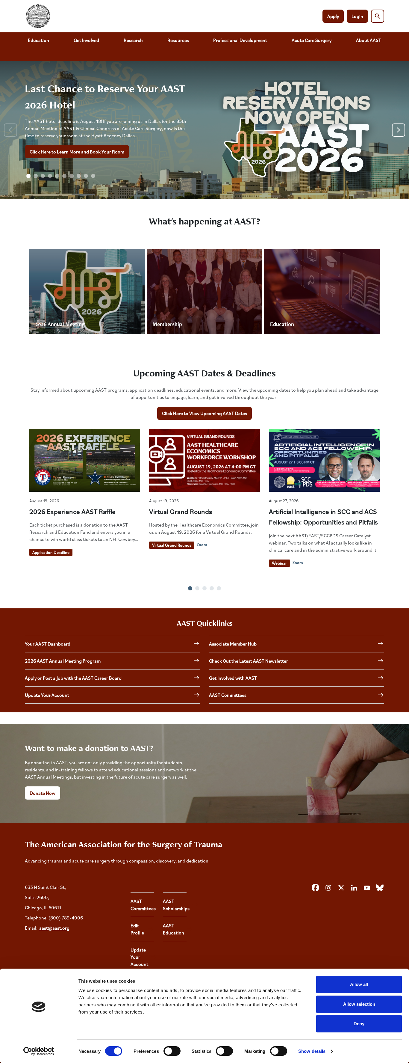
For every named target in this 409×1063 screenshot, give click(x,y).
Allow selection (359, 1004)
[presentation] (10, 130)
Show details (311, 1051)
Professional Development (240, 40)
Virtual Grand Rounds (180, 511)
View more (87, 291)
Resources (178, 40)
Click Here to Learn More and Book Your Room (77, 152)
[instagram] (328, 887)
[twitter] (341, 887)
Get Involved (86, 40)
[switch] (172, 1051)
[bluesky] (379, 887)
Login (357, 16)
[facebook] (315, 887)
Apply (333, 16)
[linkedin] (353, 887)
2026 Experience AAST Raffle (72, 511)
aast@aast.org (54, 928)
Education (38, 40)
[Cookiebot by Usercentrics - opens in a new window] (39, 1051)
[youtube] (366, 887)
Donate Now (42, 793)
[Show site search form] (377, 16)
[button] (28, 176)
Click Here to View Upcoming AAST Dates (204, 413)
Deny (359, 1023)
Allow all (359, 984)
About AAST (368, 40)
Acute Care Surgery (311, 40)
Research (133, 40)
